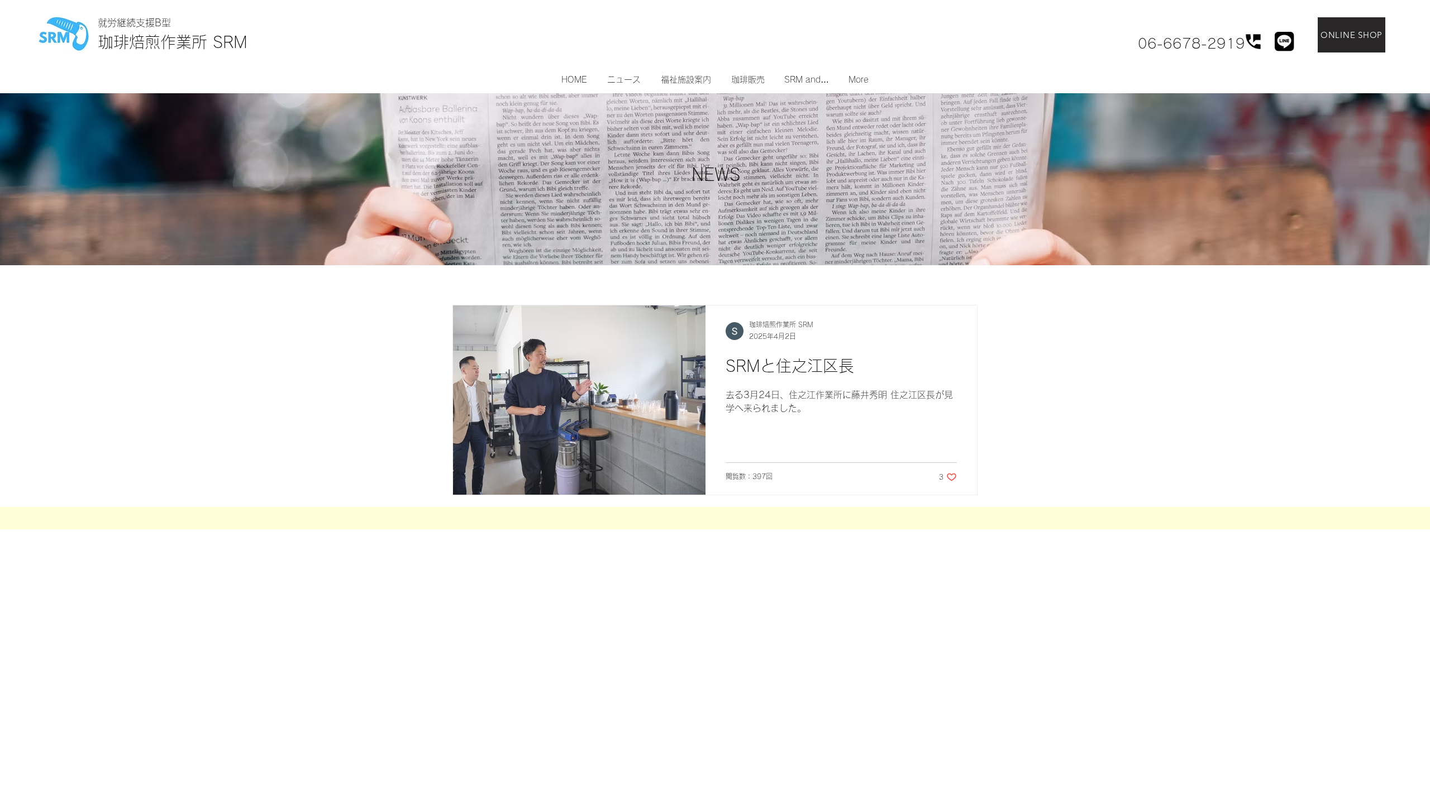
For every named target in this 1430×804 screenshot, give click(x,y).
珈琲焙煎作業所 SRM (172, 42)
